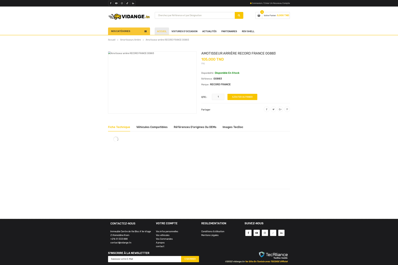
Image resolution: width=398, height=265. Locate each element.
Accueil (162, 31)
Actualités (209, 31)
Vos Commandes (164, 239)
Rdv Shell (248, 31)
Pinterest (287, 111)
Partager (266, 111)
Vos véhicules (162, 235)
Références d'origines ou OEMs (195, 127)
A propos (160, 242)
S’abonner (190, 259)
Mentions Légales (210, 235)
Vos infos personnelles (167, 231)
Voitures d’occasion (184, 31)
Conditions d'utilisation (212, 231)
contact (160, 246)
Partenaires (229, 31)
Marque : (205, 84)
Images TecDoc (233, 127)
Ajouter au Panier (242, 97)
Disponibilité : (207, 73)
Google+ (280, 111)
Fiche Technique (119, 127)
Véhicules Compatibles (152, 127)
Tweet (273, 111)
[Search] (239, 15)
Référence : (207, 79)
